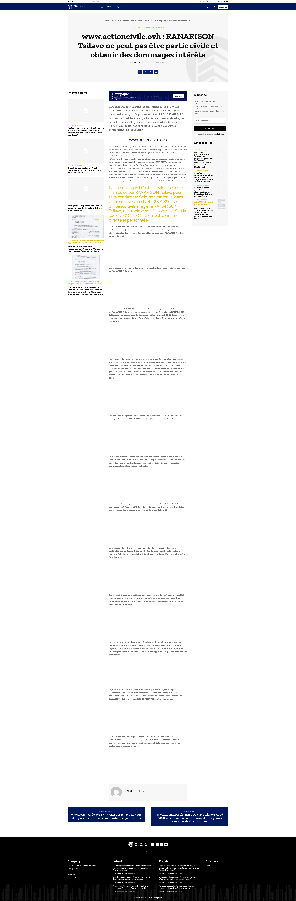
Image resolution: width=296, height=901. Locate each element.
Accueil (108, 21)
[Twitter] (224, 1)
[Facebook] (218, 1)
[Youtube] (227, 1)
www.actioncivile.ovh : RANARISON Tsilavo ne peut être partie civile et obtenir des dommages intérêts (106, 816)
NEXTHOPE (117, 21)
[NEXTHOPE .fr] (118, 792)
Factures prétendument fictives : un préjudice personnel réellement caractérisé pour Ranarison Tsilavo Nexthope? (86, 131)
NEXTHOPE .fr (140, 63)
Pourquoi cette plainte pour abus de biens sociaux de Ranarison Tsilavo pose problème (86, 208)
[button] (118, 7)
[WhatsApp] (156, 72)
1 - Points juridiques (75, 125)
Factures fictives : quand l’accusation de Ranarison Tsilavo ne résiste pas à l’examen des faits (85, 249)
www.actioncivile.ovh (148, 139)
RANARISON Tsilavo (155, 28)
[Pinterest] (150, 72)
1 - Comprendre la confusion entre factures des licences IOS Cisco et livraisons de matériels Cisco (86, 242)
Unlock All (210, 129)
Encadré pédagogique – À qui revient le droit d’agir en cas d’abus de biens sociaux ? (85, 170)
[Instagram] (221, 1)
